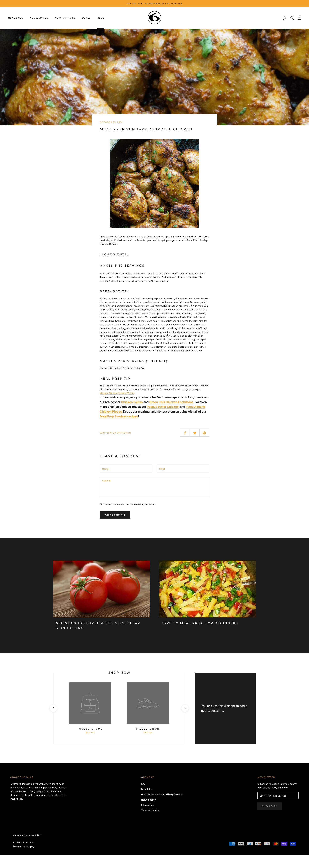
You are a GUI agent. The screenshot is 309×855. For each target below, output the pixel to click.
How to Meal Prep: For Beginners (200, 623)
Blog (101, 18)
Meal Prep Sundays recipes (119, 416)
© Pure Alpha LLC (25, 842)
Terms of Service (150, 810)
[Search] (292, 18)
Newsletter (147, 789)
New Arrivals (65, 18)
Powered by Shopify (23, 846)
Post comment (115, 515)
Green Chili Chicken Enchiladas (171, 402)
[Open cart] (299, 18)
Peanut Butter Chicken (163, 406)
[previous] (53, 708)
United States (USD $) (26, 835)
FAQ (143, 783)
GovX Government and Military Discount (162, 794)
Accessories (39, 18)
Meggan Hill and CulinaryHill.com (117, 393)
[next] (184, 708)
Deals (86, 18)
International (147, 805)
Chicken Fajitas (132, 402)
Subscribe (269, 806)
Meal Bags (15, 18)
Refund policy (148, 799)
